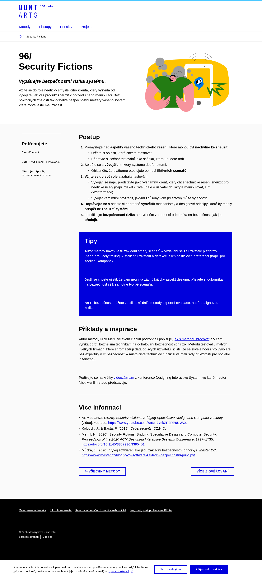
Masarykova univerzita (32, 510)
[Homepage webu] (36, 11)
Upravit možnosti (119, 571)
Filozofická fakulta (61, 510)
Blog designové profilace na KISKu (151, 510)
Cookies (47, 536)
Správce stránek (29, 536)
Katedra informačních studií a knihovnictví (100, 510)
